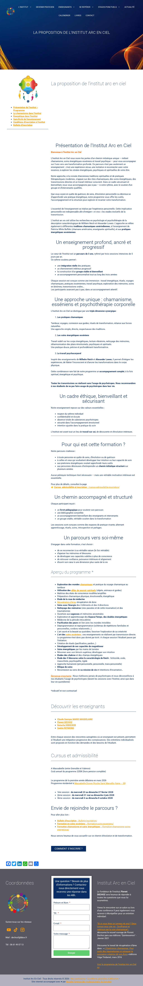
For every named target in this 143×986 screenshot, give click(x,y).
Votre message (60, 934)
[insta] (22, 930)
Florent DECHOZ (64, 722)
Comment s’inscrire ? (69, 848)
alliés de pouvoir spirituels (83, 590)
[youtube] (9, 930)
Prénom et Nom (61, 902)
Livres (78, 15)
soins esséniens (73, 634)
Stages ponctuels (107, 7)
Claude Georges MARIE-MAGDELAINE (75, 719)
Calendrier (64, 15)
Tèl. (55, 913)
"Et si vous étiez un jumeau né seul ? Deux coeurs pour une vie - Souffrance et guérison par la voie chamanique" (116, 926)
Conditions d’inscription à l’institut (29, 122)
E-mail (56, 923)
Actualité (129, 7)
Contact (90, 15)
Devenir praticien (45, 7)
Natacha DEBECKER (66, 725)
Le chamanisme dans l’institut (27, 113)
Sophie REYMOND (65, 728)
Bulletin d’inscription (22, 125)
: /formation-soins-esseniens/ (85, 823)
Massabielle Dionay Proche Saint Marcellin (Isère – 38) (100, 783)
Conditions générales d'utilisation (103, 978)
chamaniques (86, 584)
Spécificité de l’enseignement (27, 119)
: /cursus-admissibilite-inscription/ (87, 487)
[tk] (15, 930)
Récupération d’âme (66, 602)
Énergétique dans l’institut (25, 116)
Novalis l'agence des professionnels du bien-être (88, 981)
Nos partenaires (78, 978)
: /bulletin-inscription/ (77, 821)
